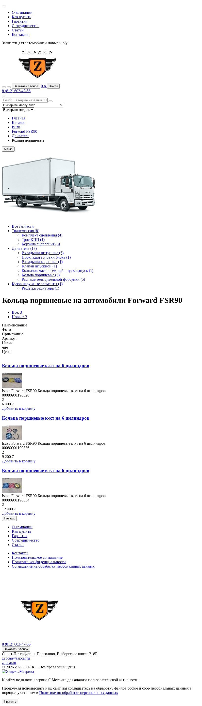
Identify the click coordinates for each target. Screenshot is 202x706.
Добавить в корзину (18, 408)
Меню (8, 149)
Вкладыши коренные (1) (42, 262)
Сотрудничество (25, 26)
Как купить (21, 17)
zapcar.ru (9, 663)
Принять (10, 701)
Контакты (20, 34)
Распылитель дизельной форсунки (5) (53, 279)
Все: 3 (17, 312)
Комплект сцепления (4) (42, 235)
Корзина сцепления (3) (41, 244)
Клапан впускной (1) (39, 266)
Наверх (9, 518)
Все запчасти (23, 226)
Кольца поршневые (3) (41, 275)
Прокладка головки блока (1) (46, 257)
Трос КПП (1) (33, 239)
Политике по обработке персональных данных (78, 693)
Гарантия (19, 21)
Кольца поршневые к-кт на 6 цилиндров (45, 365)
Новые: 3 (19, 317)
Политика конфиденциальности (39, 562)
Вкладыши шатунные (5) (43, 253)
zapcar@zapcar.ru (16, 658)
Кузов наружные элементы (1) (37, 284)
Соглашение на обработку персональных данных (53, 566)
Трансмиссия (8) (25, 231)
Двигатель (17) (24, 248)
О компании (22, 12)
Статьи (18, 30)
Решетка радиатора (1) (40, 288)
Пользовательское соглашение (37, 557)
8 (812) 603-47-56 (16, 91)
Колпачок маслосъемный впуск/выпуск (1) (57, 270)
